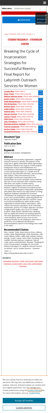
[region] (24, 394)
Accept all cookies (24, 400)
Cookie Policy (34, 393)
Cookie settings (34, 390)
